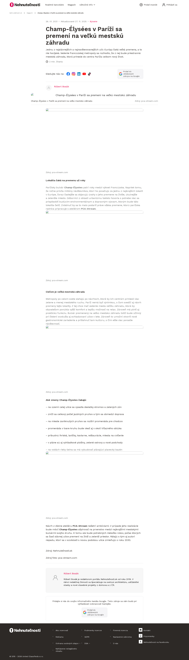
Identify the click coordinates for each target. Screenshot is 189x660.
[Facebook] (68, 74)
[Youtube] (84, 74)
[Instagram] (73, 74)
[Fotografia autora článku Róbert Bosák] (49, 88)
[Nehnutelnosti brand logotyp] (24, 5)
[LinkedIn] (79, 74)
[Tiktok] (89, 74)
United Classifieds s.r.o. (32, 656)
